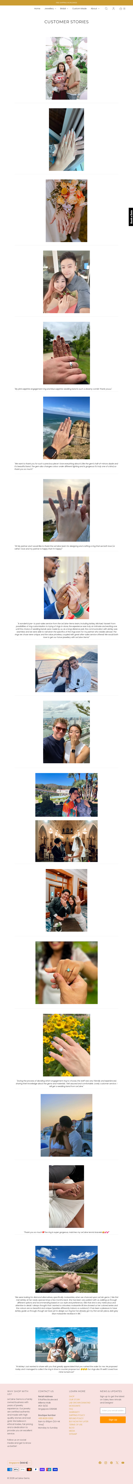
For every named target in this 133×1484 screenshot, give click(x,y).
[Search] (106, 8)
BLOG (71, 1427)
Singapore (18, 1462)
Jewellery (49, 8)
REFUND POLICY (76, 1418)
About (94, 8)
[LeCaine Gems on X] (117, 1462)
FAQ (71, 1408)
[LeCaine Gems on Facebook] (100, 1462)
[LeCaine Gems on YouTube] (123, 1462)
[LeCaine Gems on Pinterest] (111, 1462)
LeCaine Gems (22, 1478)
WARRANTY (74, 1412)
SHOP (71, 1396)
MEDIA (72, 1430)
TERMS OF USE (75, 1424)
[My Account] (113, 8)
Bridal (63, 8)
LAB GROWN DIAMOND (79, 1402)
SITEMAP (73, 1433)
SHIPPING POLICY (77, 1415)
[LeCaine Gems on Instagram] (106, 1462)
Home (37, 8)
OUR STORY (74, 1399)
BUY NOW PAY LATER (78, 1421)
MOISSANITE (74, 1405)
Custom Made (79, 8)
